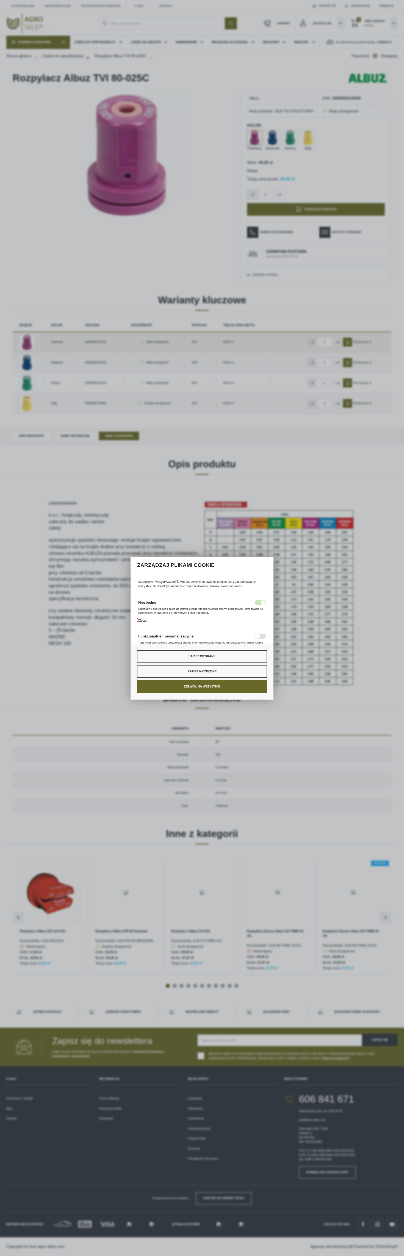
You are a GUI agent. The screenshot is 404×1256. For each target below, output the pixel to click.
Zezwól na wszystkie (202, 686)
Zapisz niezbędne (202, 671)
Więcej (142, 620)
